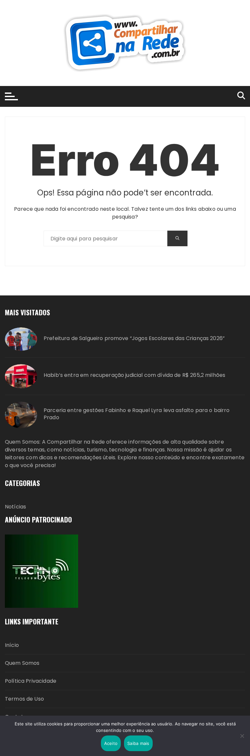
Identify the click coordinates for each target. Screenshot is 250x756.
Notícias (15, 506)
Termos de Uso (24, 699)
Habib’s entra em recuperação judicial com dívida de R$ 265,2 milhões (134, 375)
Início (12, 645)
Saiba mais (138, 743)
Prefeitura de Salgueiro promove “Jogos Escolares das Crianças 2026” (134, 338)
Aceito (111, 743)
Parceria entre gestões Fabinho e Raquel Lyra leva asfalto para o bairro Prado (137, 414)
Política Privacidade (30, 681)
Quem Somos (22, 663)
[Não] (242, 736)
